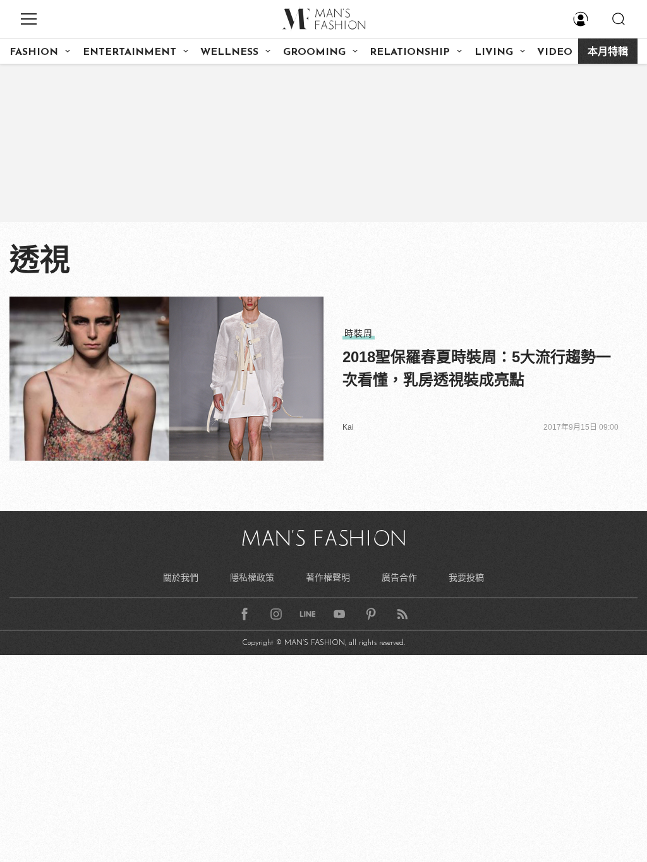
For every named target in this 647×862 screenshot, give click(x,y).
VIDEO (554, 52)
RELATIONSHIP (410, 52)
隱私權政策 (252, 577)
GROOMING (314, 52)
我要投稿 (466, 577)
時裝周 (358, 333)
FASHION (33, 52)
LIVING (494, 52)
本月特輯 (608, 52)
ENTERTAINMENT (129, 52)
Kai (348, 427)
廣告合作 (399, 577)
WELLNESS (229, 52)
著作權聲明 (328, 577)
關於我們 (180, 577)
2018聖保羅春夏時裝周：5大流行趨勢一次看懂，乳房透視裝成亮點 (476, 368)
